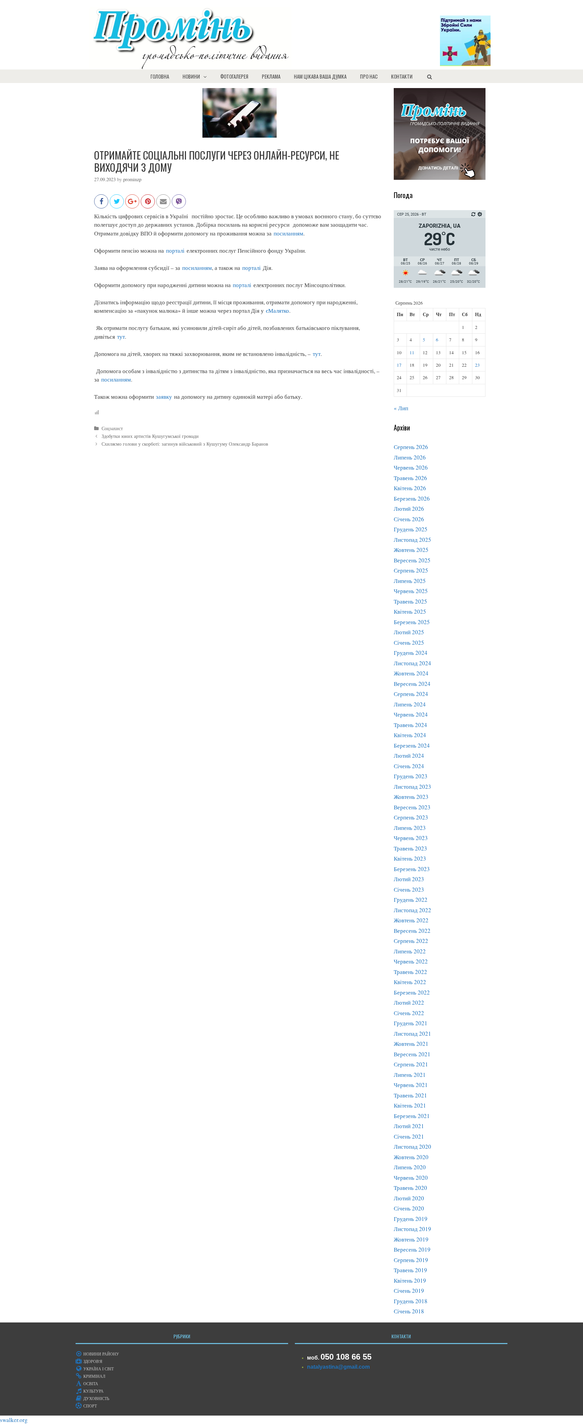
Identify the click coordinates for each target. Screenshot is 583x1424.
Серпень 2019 (411, 1260)
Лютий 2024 (409, 755)
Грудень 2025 (410, 529)
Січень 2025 (409, 642)
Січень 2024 (409, 766)
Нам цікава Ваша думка (320, 76)
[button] (207, 76)
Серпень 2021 (411, 1064)
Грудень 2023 (410, 776)
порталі (175, 250)
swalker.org (14, 1420)
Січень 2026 (409, 519)
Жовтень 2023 (411, 797)
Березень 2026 (412, 498)
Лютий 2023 (409, 879)
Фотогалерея (234, 76)
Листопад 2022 (412, 910)
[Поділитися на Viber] (179, 204)
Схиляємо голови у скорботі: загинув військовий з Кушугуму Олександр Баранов (185, 444)
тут (121, 336)
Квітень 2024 (410, 735)
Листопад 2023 (412, 786)
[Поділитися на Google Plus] (132, 204)
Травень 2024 (410, 725)
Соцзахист (112, 428)
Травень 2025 (410, 601)
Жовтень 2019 (411, 1239)
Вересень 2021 (412, 1054)
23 (477, 365)
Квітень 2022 (410, 982)
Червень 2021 (411, 1085)
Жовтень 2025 (411, 550)
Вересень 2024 (412, 684)
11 (412, 353)
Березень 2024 (412, 745)
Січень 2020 (409, 1208)
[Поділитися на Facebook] (101, 204)
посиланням (288, 233)
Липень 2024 (410, 704)
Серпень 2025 (411, 570)
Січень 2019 (409, 1290)
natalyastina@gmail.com (338, 1367)
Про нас (369, 76)
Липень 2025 (410, 581)
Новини (191, 76)
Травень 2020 (410, 1188)
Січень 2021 (409, 1136)
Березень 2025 (412, 622)
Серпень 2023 (411, 817)
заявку (164, 396)
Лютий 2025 (409, 632)
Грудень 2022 (410, 899)
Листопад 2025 (412, 539)
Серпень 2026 (411, 447)
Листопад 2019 (412, 1229)
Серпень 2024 (411, 694)
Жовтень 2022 (411, 920)
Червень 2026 (411, 467)
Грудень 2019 (410, 1219)
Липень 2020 (410, 1167)
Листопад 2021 (412, 1033)
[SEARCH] (429, 76)
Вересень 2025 (412, 560)
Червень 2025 (411, 591)
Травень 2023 (410, 848)
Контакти (402, 76)
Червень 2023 (411, 838)
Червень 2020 (411, 1177)
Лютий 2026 (409, 508)
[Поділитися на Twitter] (117, 204)
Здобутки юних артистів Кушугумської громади (150, 436)
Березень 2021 (412, 1116)
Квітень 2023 (410, 858)
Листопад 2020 (412, 1146)
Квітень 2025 (410, 611)
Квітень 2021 (410, 1105)
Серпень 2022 (411, 941)
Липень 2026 (410, 457)
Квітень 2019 (410, 1280)
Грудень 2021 (410, 1023)
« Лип (401, 408)
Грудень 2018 (410, 1301)
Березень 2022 (412, 992)
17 (399, 365)
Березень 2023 (412, 869)
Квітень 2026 (410, 488)
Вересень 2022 (412, 930)
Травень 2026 (410, 478)
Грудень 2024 (410, 653)
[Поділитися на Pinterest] (148, 204)
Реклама (271, 76)
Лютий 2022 (409, 1002)
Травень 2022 (410, 972)
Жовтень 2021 (411, 1044)
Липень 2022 (410, 951)
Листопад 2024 (412, 663)
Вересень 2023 (412, 807)
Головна (159, 76)
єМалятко (276, 310)
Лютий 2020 (409, 1198)
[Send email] (163, 204)
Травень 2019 (410, 1270)
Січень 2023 (409, 889)
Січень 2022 (409, 1013)
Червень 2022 (411, 961)
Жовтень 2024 (411, 673)
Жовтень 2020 (411, 1157)
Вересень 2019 (412, 1249)
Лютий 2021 (409, 1126)
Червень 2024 (411, 714)
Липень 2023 (410, 828)
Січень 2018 (409, 1311)
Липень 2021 (410, 1075)
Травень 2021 (410, 1095)
